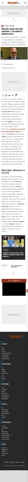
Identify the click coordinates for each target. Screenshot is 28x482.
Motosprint (4, 393)
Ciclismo (4, 371)
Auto (3, 387)
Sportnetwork (5, 397)
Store (3, 415)
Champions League (6, 353)
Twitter (17, 462)
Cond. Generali (5, 439)
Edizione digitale (6, 413)
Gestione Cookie (6, 435)
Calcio (6, 26)
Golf (3, 375)
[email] (12, 95)
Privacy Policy (5, 437)
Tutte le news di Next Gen (16, 266)
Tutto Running (5, 373)
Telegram (22, 462)
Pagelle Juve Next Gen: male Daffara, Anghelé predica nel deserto (13, 254)
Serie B (3, 351)
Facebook (5, 462)
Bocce (3, 377)
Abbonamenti (5, 409)
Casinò (3, 455)
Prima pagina (5, 411)
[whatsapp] (6, 95)
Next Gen (12, 26)
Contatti (4, 426)
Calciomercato (5, 358)
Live (3, 347)
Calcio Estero (5, 357)
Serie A (3, 349)
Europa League (5, 355)
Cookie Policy (5, 433)
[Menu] (3, 3)
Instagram (11, 462)
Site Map (4, 451)
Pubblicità (4, 448)
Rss (2, 407)
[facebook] (3, 95)
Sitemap (4, 417)
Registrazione (5, 449)
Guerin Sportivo (5, 395)
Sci (2, 367)
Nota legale (4, 431)
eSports (4, 379)
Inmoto (3, 391)
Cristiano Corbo (8, 64)
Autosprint (4, 389)
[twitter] (9, 95)
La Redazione (5, 427)
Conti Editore (5, 399)
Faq (2, 429)
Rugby (3, 369)
